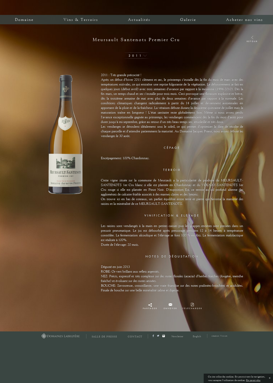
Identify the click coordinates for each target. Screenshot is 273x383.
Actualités (139, 19)
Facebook (150, 306)
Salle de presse (104, 336)
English (197, 336)
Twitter (150, 310)
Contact (135, 336)
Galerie (188, 19)
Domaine (24, 19)
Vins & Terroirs (81, 19)
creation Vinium (220, 335)
